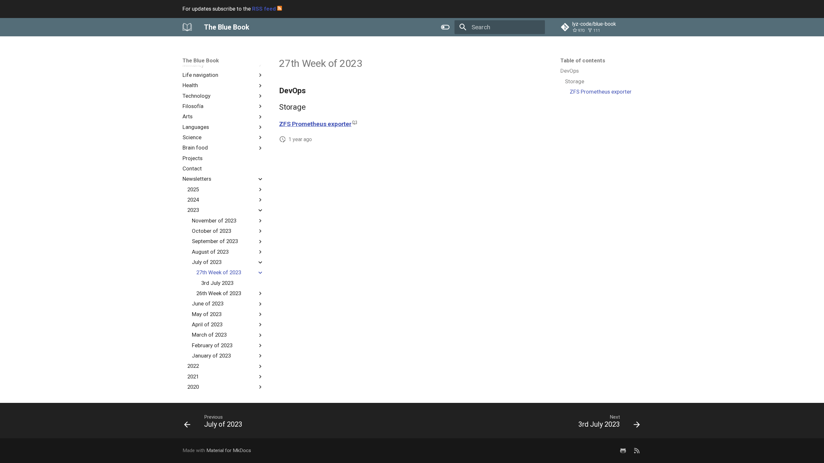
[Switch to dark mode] (445, 27)
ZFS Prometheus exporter (315, 124)
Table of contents (582, 60)
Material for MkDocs (228, 450)
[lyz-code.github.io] (637, 450)
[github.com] (623, 450)
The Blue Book (201, 60)
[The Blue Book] (187, 27)
